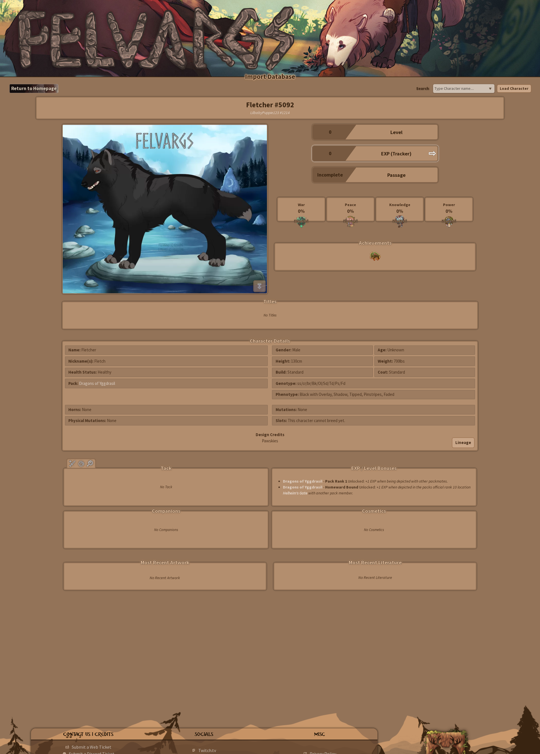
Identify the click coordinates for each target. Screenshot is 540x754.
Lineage (463, 442)
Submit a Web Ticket (91, 747)
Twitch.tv (207, 750)
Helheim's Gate (295, 493)
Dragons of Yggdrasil (97, 383)
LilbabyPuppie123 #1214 (270, 112)
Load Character (514, 88)
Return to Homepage (34, 88)
